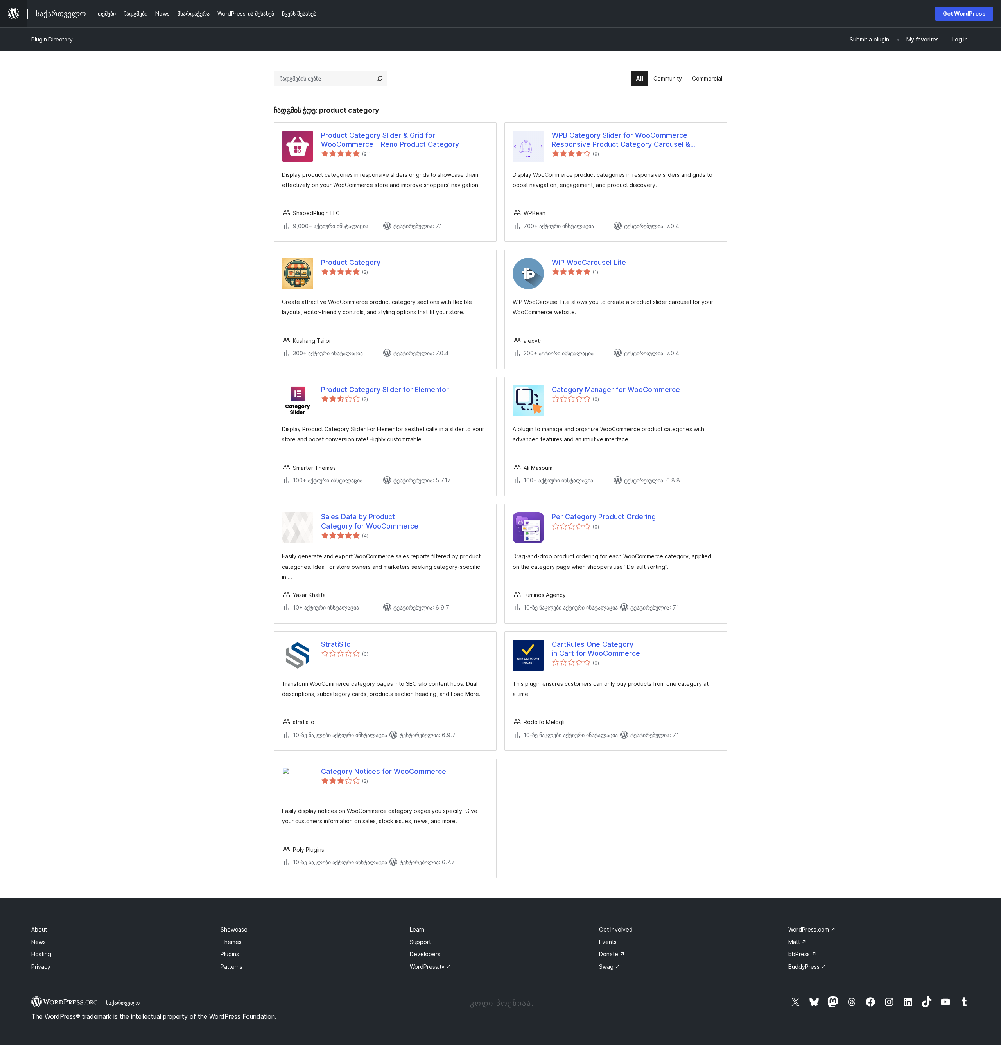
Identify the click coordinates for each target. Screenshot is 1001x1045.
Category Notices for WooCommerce (383, 771)
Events (608, 942)
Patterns (231, 966)
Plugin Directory (52, 39)
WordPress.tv (430, 966)
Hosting (41, 954)
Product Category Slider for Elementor (385, 389)
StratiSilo (336, 644)
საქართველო (123, 1003)
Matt (797, 942)
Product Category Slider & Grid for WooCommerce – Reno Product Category (390, 139)
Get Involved (616, 929)
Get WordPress (964, 13)
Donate (612, 954)
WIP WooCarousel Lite (589, 262)
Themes (231, 942)
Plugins (230, 954)
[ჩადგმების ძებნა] (379, 78)
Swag (609, 966)
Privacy (40, 966)
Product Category (350, 262)
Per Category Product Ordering (604, 517)
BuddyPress (807, 966)
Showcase (234, 929)
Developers (425, 954)
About (39, 929)
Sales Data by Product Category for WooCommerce (369, 521)
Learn (417, 929)
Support (420, 942)
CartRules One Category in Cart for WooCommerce (596, 648)
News (38, 942)
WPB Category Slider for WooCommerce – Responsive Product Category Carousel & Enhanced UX (622, 140)
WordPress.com (812, 929)
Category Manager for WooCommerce (616, 389)
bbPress (802, 954)
